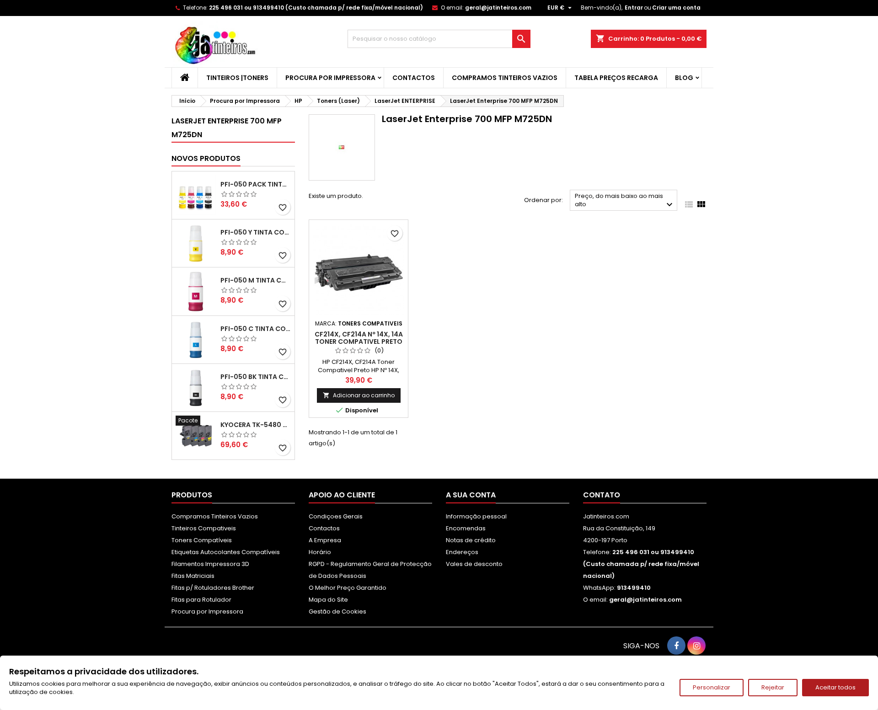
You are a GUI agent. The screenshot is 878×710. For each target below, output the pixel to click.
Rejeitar (772, 687)
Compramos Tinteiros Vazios (504, 77)
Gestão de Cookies (337, 611)
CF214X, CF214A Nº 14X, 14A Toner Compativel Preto (359, 338)
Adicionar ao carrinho (359, 395)
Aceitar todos (835, 687)
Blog (684, 77)
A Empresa (325, 540)
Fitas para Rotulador (201, 599)
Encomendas (466, 528)
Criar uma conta (676, 7)
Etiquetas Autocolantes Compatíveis (225, 552)
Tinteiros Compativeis (203, 528)
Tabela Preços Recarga (616, 77)
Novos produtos (206, 158)
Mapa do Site (328, 599)
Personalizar (711, 687)
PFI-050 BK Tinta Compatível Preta (255, 376)
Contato (601, 495)
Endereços (462, 552)
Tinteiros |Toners (237, 77)
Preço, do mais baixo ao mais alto (625, 201)
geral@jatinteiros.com (498, 7)
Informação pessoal (476, 516)
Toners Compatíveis (201, 540)
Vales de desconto (474, 564)
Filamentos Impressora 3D (210, 564)
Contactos (413, 77)
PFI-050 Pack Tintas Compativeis (255, 184)
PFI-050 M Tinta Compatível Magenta (255, 280)
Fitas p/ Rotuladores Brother (212, 587)
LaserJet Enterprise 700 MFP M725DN (226, 128)
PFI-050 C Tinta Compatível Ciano (255, 328)
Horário (320, 552)
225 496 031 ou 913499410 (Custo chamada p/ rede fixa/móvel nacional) (316, 7)
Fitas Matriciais (192, 575)
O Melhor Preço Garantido (347, 587)
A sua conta (471, 495)
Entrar (634, 7)
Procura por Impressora (330, 77)
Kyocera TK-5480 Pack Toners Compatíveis (255, 424)
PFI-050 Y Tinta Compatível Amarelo (255, 232)
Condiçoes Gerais (336, 516)
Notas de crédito (471, 540)
